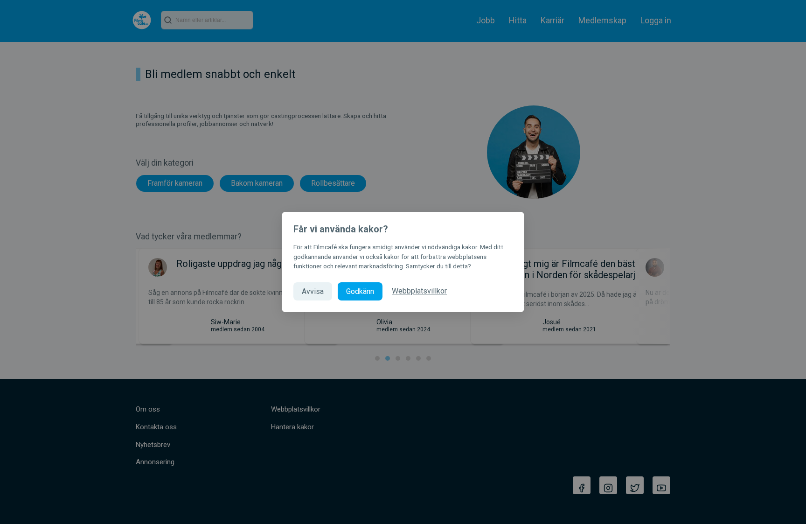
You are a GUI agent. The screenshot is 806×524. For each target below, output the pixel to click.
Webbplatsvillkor (419, 290)
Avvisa (313, 291)
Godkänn (360, 291)
